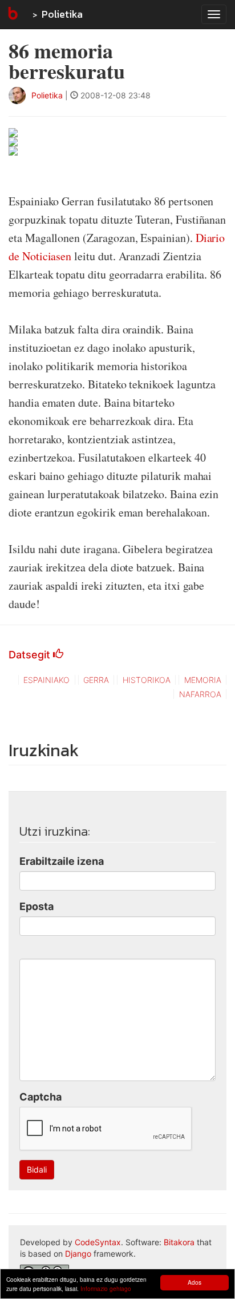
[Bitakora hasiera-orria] (12, 14)
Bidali (37, 1169)
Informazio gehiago (105, 1288)
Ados (194, 1282)
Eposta (36, 906)
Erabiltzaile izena (61, 861)
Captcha (40, 1097)
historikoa (147, 680)
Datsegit (31, 655)
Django (78, 1253)
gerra (96, 680)
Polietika (62, 14)
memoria (202, 680)
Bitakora (179, 1242)
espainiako (46, 680)
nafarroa (200, 694)
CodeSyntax (98, 1242)
